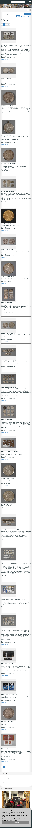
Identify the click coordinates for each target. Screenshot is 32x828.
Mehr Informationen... (5, 59)
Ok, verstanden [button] (15, 822)
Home (3, 10)
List (19, 16)
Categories (27, 14)
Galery (23, 16)
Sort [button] (28, 16)
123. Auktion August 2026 (7, 777)
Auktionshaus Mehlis (5, 2)
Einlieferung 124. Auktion (6, 780)
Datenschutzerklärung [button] (11, 820)
